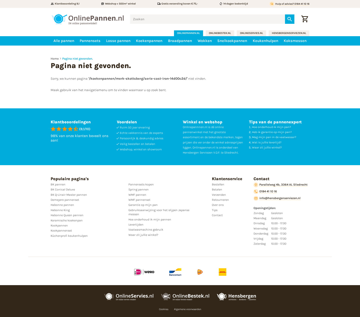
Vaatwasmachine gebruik (145, 229)
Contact (217, 215)
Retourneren (220, 200)
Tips (215, 210)
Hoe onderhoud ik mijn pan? (271, 127)
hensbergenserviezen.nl (289, 33)
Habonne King (60, 210)
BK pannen (58, 184)
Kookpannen (59, 225)
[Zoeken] (289, 19)
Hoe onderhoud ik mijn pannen (149, 219)
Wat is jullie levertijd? (266, 142)
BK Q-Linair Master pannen (69, 194)
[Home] (87, 19)
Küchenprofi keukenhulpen (69, 236)
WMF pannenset (139, 200)
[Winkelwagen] (304, 19)
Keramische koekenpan (67, 220)
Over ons (218, 205)
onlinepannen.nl (188, 33)
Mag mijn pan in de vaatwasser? (274, 137)
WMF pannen (137, 194)
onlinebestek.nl (220, 33)
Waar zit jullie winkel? (267, 147)
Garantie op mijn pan (143, 205)
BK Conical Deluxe (63, 189)
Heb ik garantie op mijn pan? (272, 132)
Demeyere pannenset (65, 200)
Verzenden (219, 194)
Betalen (217, 189)
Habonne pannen (62, 205)
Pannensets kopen (141, 184)
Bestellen (218, 184)
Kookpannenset (61, 230)
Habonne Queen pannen (67, 215)
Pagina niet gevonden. (77, 58)
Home (55, 58)
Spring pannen (138, 189)
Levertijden (135, 224)
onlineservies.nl (251, 33)
